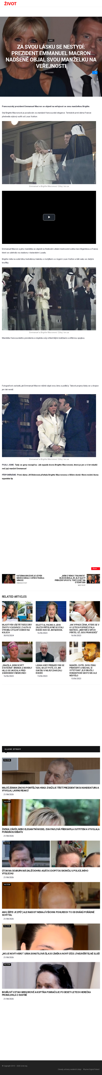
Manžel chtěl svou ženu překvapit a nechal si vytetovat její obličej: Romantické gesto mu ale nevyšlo (83, 670)
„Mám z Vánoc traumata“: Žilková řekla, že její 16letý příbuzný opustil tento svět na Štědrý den (70, 580)
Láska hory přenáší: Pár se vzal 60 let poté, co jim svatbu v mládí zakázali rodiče (50, 669)
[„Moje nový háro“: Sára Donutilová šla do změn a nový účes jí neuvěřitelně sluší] (51, 937)
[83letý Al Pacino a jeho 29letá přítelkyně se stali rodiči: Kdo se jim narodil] (51, 611)
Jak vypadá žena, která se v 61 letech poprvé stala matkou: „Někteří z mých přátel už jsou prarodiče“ (84, 629)
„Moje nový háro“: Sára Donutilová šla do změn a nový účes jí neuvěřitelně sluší (51, 953)
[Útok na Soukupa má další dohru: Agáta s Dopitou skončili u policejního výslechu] (51, 854)
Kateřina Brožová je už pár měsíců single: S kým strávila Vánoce (30, 579)
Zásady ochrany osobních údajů (69, 1069)
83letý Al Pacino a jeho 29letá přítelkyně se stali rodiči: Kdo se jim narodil (50, 627)
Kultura (7, 760)
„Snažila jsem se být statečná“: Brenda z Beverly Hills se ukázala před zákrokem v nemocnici (17, 669)
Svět (51, 40)
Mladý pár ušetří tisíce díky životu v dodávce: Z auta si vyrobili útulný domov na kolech (17, 629)
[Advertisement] (51, 362)
